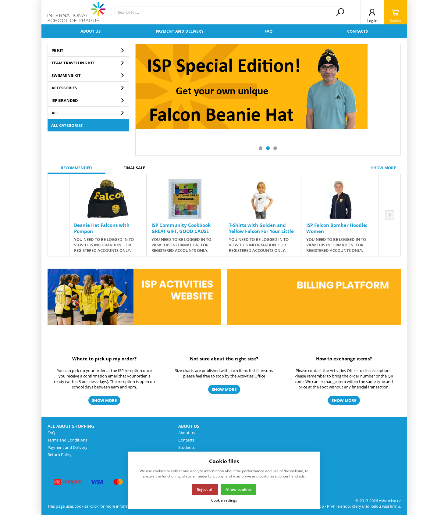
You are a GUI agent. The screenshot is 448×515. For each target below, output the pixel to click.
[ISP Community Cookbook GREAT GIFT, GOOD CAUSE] (185, 199)
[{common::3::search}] (340, 12)
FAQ (268, 31)
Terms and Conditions (67, 440)
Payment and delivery (180, 31)
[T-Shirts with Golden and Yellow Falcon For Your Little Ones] (262, 199)
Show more (383, 167)
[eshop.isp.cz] (76, 12)
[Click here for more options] (252, 99)
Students (186, 447)
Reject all (205, 489)
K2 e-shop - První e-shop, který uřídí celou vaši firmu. (353, 506)
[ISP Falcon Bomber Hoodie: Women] (340, 199)
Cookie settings (224, 500)
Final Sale (134, 167)
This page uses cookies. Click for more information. (93, 506)
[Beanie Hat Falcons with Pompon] (107, 199)
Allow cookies (238, 489)
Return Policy (60, 454)
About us (90, 31)
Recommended (76, 167)
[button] (260, 148)
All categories (67, 125)
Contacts (357, 31)
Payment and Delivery (67, 447)
